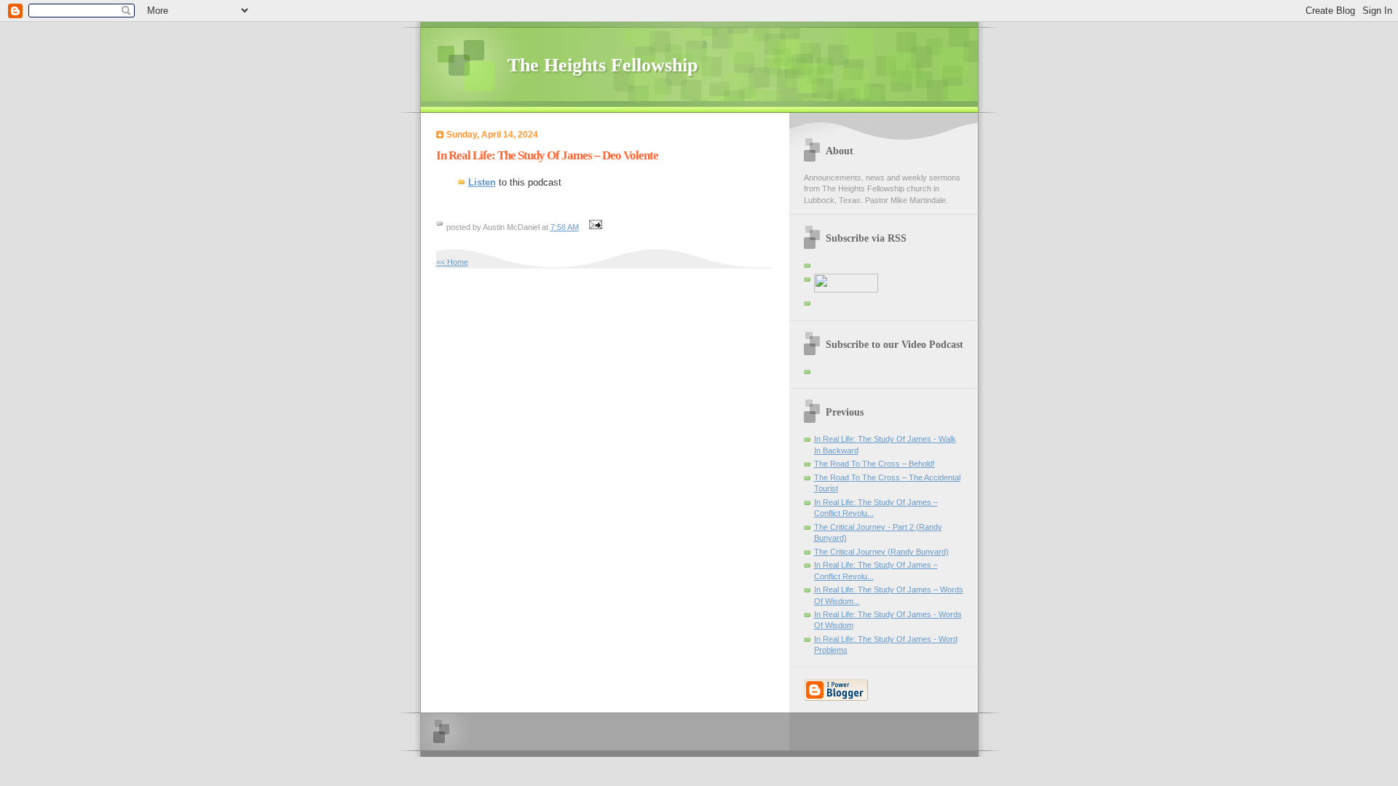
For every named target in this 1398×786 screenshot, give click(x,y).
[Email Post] (594, 227)
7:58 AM (564, 227)
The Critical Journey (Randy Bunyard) (881, 551)
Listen (482, 182)
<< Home (452, 262)
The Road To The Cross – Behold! (874, 463)
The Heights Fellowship (603, 65)
